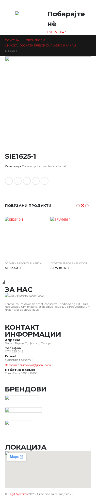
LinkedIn (27, 181)
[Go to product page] (25, 237)
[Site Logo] (25, 18)
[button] (85, 5)
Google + (36, 181)
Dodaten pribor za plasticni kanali (44, 166)
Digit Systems (18, 494)
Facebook (9, 181)
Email (44, 181)
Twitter (18, 181)
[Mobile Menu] (8, 17)
